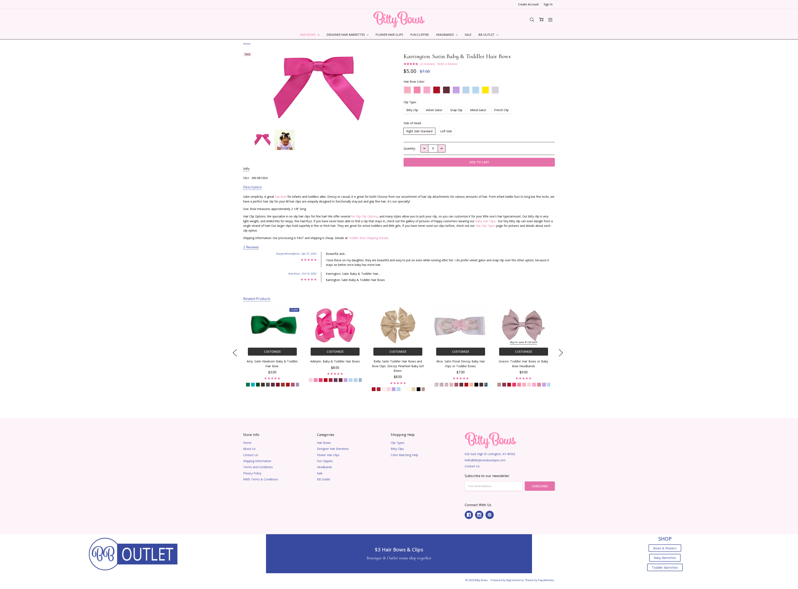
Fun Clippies (419, 35)
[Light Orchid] (345, 380)
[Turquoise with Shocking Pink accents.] (486, 384)
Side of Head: (414, 123)
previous (234, 352)
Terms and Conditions (258, 467)
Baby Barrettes (665, 558)
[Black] (418, 389)
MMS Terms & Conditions (260, 479)
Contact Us (250, 455)
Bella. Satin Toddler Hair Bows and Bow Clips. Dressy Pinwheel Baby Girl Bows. (398, 366)
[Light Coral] (471, 384)
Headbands (445, 35)
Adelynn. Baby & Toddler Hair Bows (335, 361)
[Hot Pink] (315, 380)
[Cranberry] (330, 380)
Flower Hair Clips (389, 35)
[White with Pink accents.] (441, 384)
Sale (468, 35)
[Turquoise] (253, 384)
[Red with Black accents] (466, 384)
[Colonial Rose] (293, 384)
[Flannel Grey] (268, 384)
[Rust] (283, 384)
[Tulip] (534, 384)
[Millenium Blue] (355, 380)
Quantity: (410, 148)
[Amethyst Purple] (335, 380)
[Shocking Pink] (320, 380)
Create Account (528, 4)
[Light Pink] (310, 380)
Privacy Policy (252, 473)
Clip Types (397, 443)
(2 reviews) (427, 64)
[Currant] (278, 384)
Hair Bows (308, 35)
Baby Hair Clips (485, 221)
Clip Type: (411, 102)
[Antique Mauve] (423, 389)
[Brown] (263, 384)
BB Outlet (486, 35)
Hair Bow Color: (415, 81)
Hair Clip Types (485, 226)
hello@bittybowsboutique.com (485, 460)
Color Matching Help (404, 455)
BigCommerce (515, 580)
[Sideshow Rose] (383, 389)
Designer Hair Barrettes (346, 35)
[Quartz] (539, 384)
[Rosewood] (504, 384)
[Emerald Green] (248, 384)
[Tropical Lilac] (298, 384)
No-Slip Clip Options (364, 216)
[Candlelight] (408, 389)
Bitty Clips (397, 449)
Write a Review (447, 64)
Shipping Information (257, 461)
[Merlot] (340, 380)
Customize (272, 351)
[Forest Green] (258, 384)
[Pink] (388, 389)
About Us (249, 449)
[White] (403, 389)
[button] (133, 553)
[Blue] (350, 380)
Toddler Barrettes (665, 567)
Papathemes (546, 580)
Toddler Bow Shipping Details (368, 238)
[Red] (288, 384)
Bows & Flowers (665, 548)
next (561, 352)
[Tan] (413, 389)
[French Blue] (360, 380)
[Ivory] (446, 384)
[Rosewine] (273, 384)
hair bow (281, 197)
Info (246, 169)
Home (247, 443)
